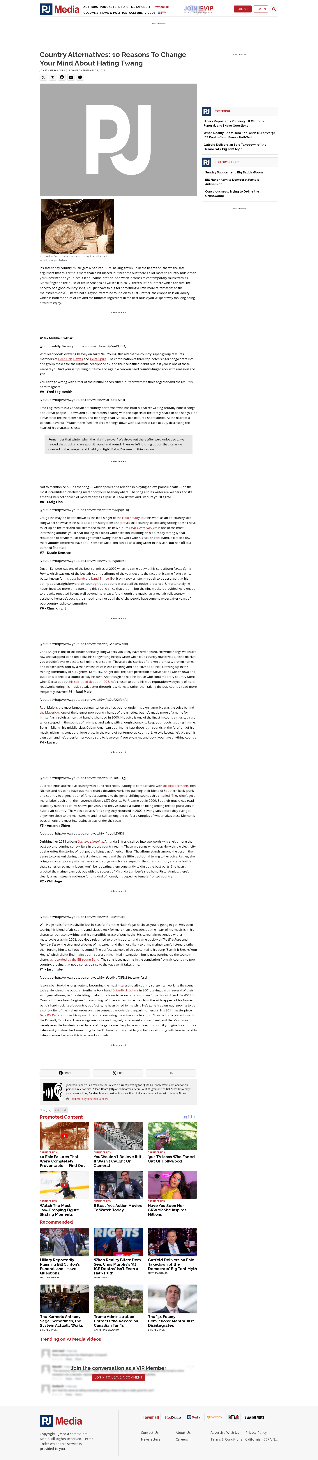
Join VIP (242, 9)
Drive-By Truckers (125, 990)
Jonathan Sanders (52, 70)
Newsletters (150, 1439)
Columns (90, 12)
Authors (90, 7)
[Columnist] (54, 1092)
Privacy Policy (256, 1432)
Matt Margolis (49, 1277)
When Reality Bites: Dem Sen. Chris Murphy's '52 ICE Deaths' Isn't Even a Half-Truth (117, 1266)
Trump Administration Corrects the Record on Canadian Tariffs (116, 1321)
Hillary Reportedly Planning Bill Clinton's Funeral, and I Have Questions (60, 1266)
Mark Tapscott (104, 1277)
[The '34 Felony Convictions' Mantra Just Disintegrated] (172, 1298)
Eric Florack (48, 1330)
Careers (182, 1439)
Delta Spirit (98, 359)
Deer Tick (65, 359)
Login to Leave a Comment (118, 1377)
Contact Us (150, 1432)
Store (123, 7)
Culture (136, 12)
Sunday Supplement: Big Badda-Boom (234, 172)
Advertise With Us (225, 1432)
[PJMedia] (60, 9)
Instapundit (140, 7)
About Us (183, 1432)
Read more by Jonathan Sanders (89, 1098)
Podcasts (108, 7)
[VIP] (162, 12)
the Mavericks (50, 712)
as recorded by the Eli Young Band (74, 959)
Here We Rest (49, 1015)
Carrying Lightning (90, 841)
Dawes (78, 359)
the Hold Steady (128, 518)
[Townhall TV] (162, 6)
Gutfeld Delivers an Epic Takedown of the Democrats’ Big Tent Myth (172, 1264)
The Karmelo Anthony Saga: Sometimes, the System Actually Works (61, 1321)
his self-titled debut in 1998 (89, 681)
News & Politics (113, 12)
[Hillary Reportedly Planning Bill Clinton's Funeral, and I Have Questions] (64, 1241)
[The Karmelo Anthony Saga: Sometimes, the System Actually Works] (64, 1298)
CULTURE (61, 1110)
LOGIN (261, 9)
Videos (150, 12)
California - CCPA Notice (261, 1439)
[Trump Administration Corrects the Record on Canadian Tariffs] (118, 1298)
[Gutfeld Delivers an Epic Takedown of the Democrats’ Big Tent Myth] (172, 1241)
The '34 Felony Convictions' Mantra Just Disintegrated (171, 1321)
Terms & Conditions (226, 1439)
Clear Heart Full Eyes (143, 528)
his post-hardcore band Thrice (87, 578)
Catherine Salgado (106, 1330)
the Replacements (176, 785)
